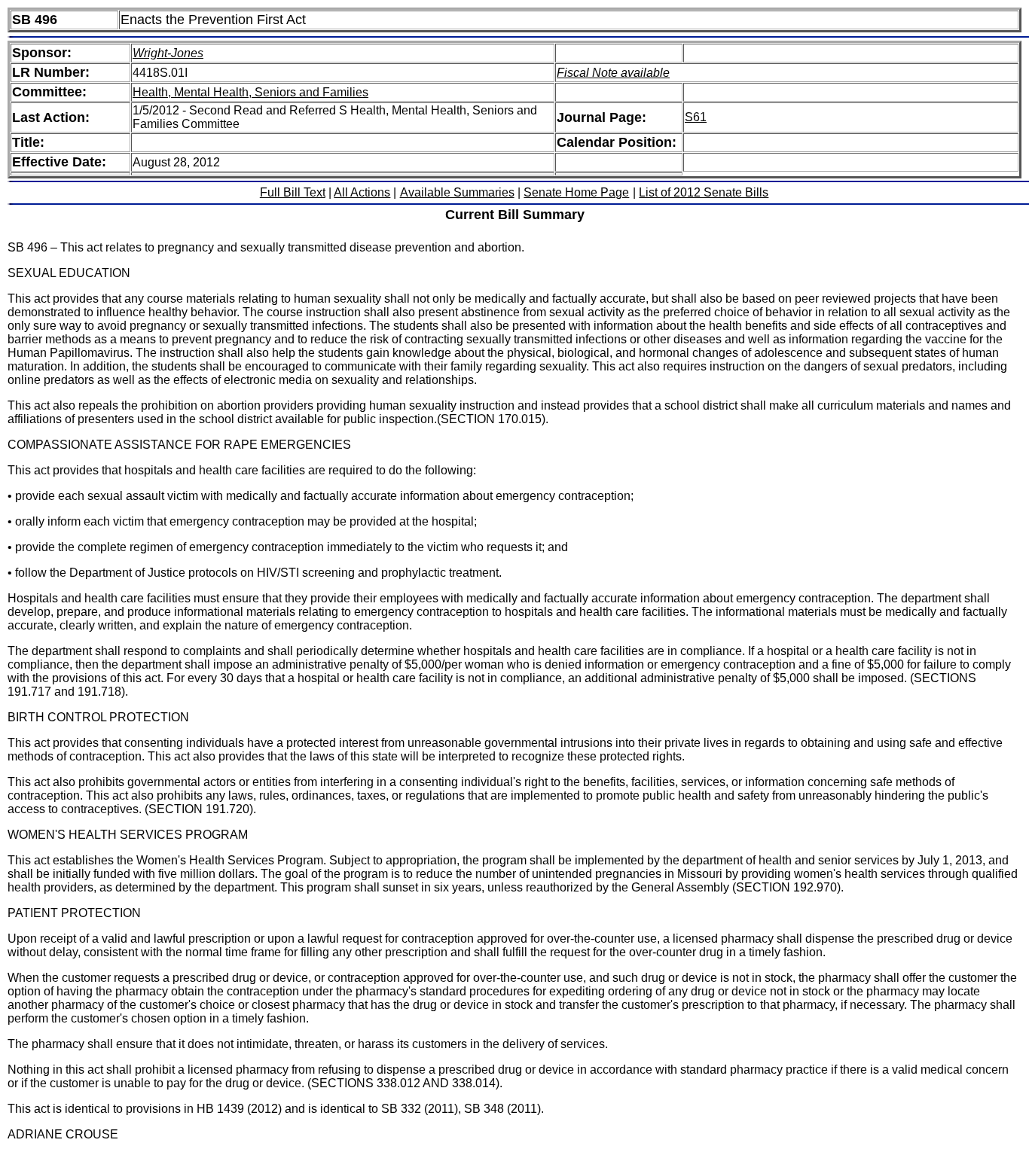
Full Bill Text (292, 192)
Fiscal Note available (613, 72)
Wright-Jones (168, 53)
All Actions (362, 192)
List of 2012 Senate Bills (703, 192)
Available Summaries (457, 192)
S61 (696, 117)
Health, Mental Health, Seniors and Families (250, 92)
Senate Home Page (576, 192)
